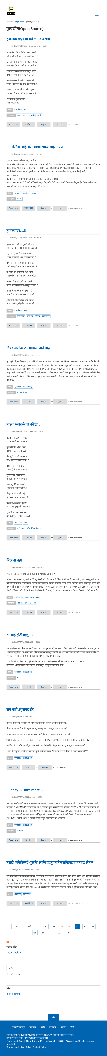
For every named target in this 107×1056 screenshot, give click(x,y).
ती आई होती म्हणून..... (20, 635)
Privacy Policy (25, 1047)
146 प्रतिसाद (28, 208)
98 (85, 926)
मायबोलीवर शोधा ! (14, 994)
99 (93, 926)
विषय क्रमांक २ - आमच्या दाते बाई (28, 348)
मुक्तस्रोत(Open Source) (29, 193)
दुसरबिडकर (46, 316)
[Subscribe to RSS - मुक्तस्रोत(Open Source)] (53, 942)
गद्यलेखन (17, 597)
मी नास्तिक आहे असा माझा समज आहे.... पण (35, 147)
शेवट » (70, 933)
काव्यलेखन (18, 109)
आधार (26, 310)
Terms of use (12, 1047)
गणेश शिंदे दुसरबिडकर (34, 528)
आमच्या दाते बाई (22, 392)
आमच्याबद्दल (38, 1038)
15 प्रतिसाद (28, 325)
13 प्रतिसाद (28, 537)
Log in (43, 124)
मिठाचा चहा (14, 560)
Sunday (20, 830)
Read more (14, 124)
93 (46, 926)
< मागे (29, 926)
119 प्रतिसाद (28, 903)
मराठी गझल (21, 316)
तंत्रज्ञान (22, 22)
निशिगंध (37, 316)
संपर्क (46, 1038)
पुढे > (59, 933)
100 (34, 933)
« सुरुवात (17, 926)
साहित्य (26, 109)
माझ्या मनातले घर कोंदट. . (23, 424)
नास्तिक (19, 198)
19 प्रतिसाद (28, 612)
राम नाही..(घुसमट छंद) (21, 709)
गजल (24, 115)
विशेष (43, 1027)
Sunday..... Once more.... (25, 790)
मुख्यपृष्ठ (17, 22)
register (60, 124)
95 (62, 926)
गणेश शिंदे (31, 115)
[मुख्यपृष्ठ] (11, 10)
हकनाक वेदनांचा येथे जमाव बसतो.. (29, 39)
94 (54, 926)
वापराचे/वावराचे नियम (15, 1038)
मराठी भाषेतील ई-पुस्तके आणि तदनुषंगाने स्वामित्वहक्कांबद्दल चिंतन (50, 862)
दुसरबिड (39, 115)
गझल (18, 115)
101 (42, 933)
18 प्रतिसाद (28, 687)
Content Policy (39, 1047)
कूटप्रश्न (16, 193)
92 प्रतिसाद (28, 840)
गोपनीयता (28, 1038)
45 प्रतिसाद (28, 401)
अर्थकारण (17, 894)
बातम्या (63, 1027)
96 (69, 926)
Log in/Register (14, 952)
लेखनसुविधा (26, 894)
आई (18, 677)
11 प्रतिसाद (28, 124)
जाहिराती (52, 1027)
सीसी (72, 1027)
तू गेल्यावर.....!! (16, 231)
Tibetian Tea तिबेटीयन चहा (26, 602)
